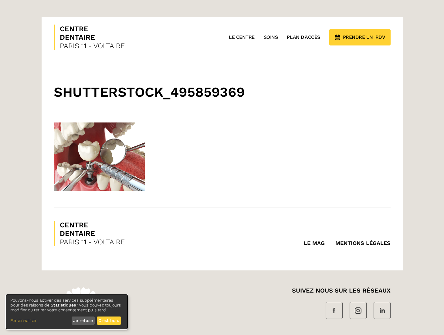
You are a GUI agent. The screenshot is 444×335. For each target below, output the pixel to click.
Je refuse (83, 320)
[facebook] (334, 311)
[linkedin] (382, 311)
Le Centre (242, 37)
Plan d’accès (303, 37)
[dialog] (66, 312)
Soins (271, 37)
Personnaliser (23, 320)
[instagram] (358, 311)
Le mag (314, 243)
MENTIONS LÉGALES (363, 243)
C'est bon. (108, 320)
